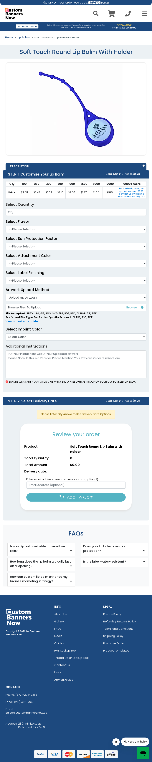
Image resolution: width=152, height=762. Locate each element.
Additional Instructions (26, 346)
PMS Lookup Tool (65, 650)
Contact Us (62, 665)
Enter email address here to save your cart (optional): (62, 479)
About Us (60, 614)
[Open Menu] (143, 14)
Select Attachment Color (28, 255)
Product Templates (116, 650)
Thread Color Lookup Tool (71, 658)
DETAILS (105, 2)
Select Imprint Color (24, 329)
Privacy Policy (112, 614)
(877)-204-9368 (26, 695)
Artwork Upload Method (27, 289)
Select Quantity (20, 204)
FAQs (57, 629)
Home (9, 37)
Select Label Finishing (25, 272)
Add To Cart (79, 497)
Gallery (59, 621)
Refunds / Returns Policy (119, 621)
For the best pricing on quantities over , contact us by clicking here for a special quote (131, 192)
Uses (57, 672)
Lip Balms (23, 37)
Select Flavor (17, 221)
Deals (58, 636)
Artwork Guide (63, 680)
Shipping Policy (113, 636)
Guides (59, 643)
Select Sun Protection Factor (31, 238)
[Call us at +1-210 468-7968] (128, 15)
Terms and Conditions (118, 629)
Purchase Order (113, 643)
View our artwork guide (22, 321)
